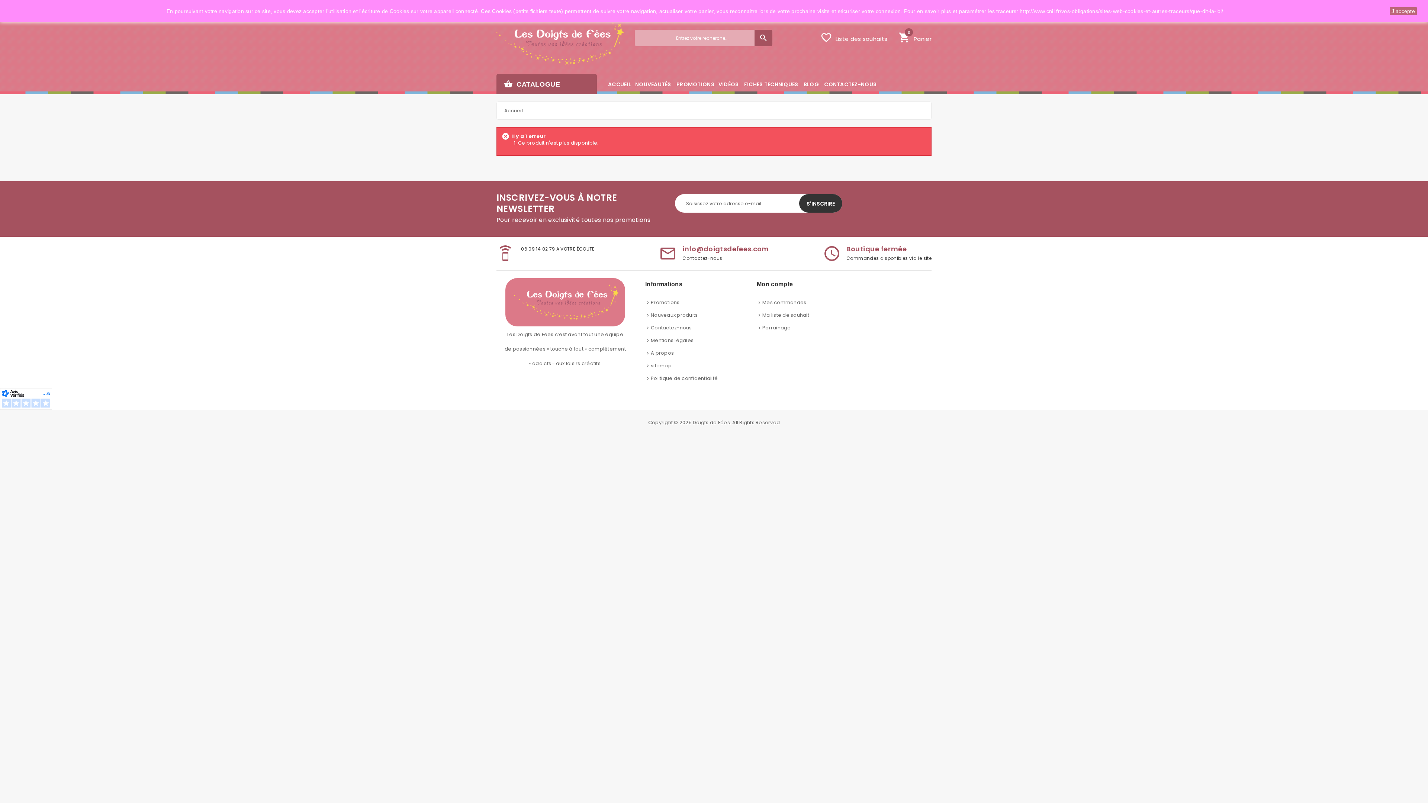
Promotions (665, 302)
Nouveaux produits (674, 315)
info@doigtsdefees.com (725, 249)
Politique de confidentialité (684, 378)
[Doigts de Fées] (560, 43)
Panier (915, 36)
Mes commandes (784, 302)
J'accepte (1403, 11)
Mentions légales (672, 340)
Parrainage (776, 327)
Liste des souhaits (853, 37)
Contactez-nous (671, 327)
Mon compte (775, 284)
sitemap (661, 365)
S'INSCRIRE (821, 203)
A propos (662, 353)
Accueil (513, 110)
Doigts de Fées (711, 422)
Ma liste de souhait (785, 315)
